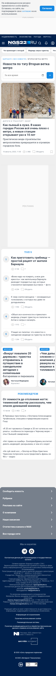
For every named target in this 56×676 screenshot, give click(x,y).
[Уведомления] (46, 43)
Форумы (47, 37)
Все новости (19, 59)
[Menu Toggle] (3, 43)
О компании (9, 512)
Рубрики (7, 498)
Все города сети (11, 533)
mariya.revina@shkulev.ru (19, 604)
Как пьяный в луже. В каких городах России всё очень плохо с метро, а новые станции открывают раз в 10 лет (26, 129)
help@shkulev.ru (34, 590)
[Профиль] (52, 43)
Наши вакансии (11, 519)
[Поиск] (39, 43)
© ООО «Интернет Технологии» (28, 658)
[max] (31, 551)
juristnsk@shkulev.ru (31, 588)
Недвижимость (9, 37)
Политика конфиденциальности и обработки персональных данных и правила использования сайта (28, 627)
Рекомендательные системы (28, 622)
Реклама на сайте (12, 505)
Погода (37, 37)
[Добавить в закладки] (51, 151)
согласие (26, 11)
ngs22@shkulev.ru (40, 585)
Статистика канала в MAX (17, 526)
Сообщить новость (13, 491)
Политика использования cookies (28, 619)
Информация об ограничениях (28, 615)
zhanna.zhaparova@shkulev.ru (19, 600)
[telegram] (24, 551)
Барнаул (7, 59)
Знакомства (25, 37)
